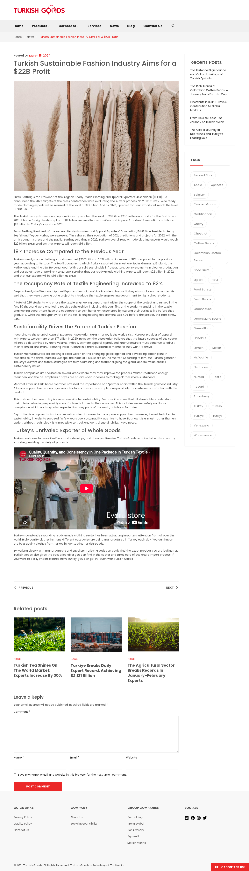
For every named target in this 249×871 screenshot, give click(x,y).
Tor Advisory (135, 830)
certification (203, 214)
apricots (217, 185)
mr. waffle (201, 357)
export (198, 280)
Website (131, 757)
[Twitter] (205, 818)
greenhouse (203, 309)
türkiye (218, 416)
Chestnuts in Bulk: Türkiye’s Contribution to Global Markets (208, 106)
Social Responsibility (84, 824)
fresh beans (202, 299)
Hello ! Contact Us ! (230, 867)
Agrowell (133, 836)
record (199, 386)
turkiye (199, 416)
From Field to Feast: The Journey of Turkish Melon (207, 120)
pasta (217, 377)
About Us (77, 817)
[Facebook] (192, 818)
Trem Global (135, 824)
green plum (202, 328)
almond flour (203, 175)
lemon (198, 348)
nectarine (201, 367)
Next (174, 650)
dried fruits (202, 270)
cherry (198, 224)
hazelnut (200, 338)
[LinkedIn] (186, 818)
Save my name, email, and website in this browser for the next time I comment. (72, 775)
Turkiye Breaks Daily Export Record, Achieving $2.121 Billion (96, 670)
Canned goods (205, 204)
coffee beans (204, 243)
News (17, 659)
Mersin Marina (136, 843)
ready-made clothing (40, 259)
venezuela (201, 425)
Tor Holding (135, 817)
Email (74, 757)
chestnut (201, 233)
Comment (22, 712)
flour (215, 280)
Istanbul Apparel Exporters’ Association (63, 335)
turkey (198, 406)
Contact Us (21, 830)
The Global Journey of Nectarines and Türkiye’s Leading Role (206, 134)
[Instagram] (198, 818)
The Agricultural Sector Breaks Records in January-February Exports (151, 673)
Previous (18, 650)
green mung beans (207, 318)
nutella (199, 377)
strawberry (202, 396)
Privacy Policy (23, 817)
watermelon (203, 435)
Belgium (199, 195)
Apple (198, 185)
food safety (202, 289)
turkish (217, 406)
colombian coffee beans (207, 256)
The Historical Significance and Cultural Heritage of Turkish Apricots (208, 74)
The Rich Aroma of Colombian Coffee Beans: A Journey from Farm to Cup (209, 90)
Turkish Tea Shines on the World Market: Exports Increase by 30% (38, 670)
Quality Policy (23, 824)
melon (216, 348)
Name (19, 757)
